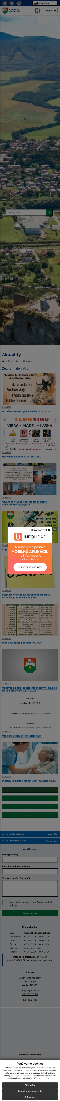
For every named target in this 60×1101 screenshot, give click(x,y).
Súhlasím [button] (30, 1085)
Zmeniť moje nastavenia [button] (30, 1091)
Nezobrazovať (39, 530)
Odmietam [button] (30, 1097)
